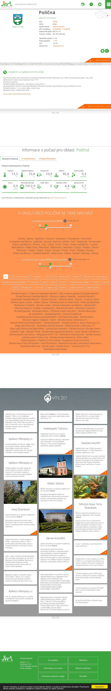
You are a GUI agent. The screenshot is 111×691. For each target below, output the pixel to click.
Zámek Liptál (48, 346)
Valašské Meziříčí (58, 26)
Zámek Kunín (62, 346)
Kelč (73, 241)
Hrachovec (86, 238)
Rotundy (95, 282)
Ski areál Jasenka (22, 311)
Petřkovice (21, 250)
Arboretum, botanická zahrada (14, 282)
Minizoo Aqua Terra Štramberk (24, 343)
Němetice (68, 247)
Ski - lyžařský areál (62, 276)
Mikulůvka (44, 247)
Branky (21, 238)
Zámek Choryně (49, 299)
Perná (95, 247)
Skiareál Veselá (66, 299)
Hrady (44, 282)
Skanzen (76, 276)
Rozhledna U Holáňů (24, 305)
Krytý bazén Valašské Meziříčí (25, 299)
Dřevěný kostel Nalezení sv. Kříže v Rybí (69, 337)
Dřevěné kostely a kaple (79, 282)
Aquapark (36, 276)
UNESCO (47, 276)
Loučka (93, 244)
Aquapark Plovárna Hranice (75, 340)
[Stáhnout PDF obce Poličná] (102, 51)
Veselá (67, 253)
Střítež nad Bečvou (22, 253)
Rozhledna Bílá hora (30, 346)
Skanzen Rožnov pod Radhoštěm (26, 322)
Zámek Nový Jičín (52, 322)
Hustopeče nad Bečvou (21, 241)
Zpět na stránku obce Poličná (99, 106)
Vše (5, 276)
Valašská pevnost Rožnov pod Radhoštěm (36, 316)
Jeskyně (105, 282)
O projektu (53, 660)
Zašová (94, 253)
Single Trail (51, 287)
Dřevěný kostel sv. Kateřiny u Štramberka (41, 340)
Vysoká (76, 253)
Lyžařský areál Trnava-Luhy (35, 337)
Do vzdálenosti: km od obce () (44, 259)
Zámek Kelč (89, 305)
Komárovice (94, 241)
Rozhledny (34, 282)
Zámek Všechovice (87, 311)
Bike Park (39, 287)
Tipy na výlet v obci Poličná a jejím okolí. (17, 94)
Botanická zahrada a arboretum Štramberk (80, 343)
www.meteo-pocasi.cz (58, 198)
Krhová (36, 244)
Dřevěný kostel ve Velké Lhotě (64, 302)
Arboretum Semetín (85, 308)
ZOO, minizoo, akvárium (20, 276)
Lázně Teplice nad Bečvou (87, 331)
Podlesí (31, 250)
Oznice (77, 247)
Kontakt (83, 676)
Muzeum (62, 287)
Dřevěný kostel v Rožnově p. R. (72, 319)
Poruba (56, 250)
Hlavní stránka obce (102, 60)
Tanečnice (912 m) (80, 346)
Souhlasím (99, 686)
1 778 (55, 41)
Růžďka (81, 250)
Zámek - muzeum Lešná (87, 299)
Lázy (44, 244)
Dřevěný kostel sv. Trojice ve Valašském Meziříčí (34, 293)
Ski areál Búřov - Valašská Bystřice (45, 313)
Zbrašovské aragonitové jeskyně (57, 331)
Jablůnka (38, 241)
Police (48, 250)
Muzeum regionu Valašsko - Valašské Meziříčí (72, 296)
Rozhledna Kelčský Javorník (50, 325)
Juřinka (66, 241)
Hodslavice (61, 238)
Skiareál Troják (17, 331)
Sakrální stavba (92, 287)
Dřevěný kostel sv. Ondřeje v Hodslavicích (35, 308)
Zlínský (55, 21)
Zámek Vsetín (86, 316)
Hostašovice (73, 238)
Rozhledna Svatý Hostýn (55, 349)
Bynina (30, 238)
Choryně (50, 238)
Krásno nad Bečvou (21, 244)
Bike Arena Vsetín (64, 308)
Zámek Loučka (43, 305)
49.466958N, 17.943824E (61, 29)
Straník (89, 250)
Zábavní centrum (76, 287)
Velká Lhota (57, 253)
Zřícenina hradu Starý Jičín (63, 311)
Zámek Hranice (93, 334)
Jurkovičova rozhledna (56, 328)
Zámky (53, 282)
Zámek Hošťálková (72, 313)
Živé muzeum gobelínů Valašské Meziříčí (78, 293)
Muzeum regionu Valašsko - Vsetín (39, 319)
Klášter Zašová (41, 302)
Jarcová (47, 241)
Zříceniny (62, 282)
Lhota (58, 244)
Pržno (73, 250)
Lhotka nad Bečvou (79, 244)
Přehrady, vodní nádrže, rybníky (95, 276)
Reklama (83, 660)
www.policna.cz (58, 46)
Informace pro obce (53, 668)
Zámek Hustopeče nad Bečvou (67, 305)
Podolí (40, 250)
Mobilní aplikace (83, 668)
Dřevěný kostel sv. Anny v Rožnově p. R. (81, 322)
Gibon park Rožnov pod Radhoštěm (27, 328)
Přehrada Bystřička (90, 302)
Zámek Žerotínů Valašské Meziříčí (32, 296)
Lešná (50, 244)
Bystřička (39, 238)
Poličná (47, 12)
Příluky (64, 250)
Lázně (15, 287)
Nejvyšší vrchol (26, 287)
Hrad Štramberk (49, 343)
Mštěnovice (56, 247)
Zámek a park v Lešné (21, 302)
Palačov (86, 247)
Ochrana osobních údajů (53, 676)
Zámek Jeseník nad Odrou (22, 334)
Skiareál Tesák (33, 331)
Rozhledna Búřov (40, 311)
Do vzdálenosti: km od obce (47, 221)
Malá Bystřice (18, 247)
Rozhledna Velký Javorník (72, 334)
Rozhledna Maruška (68, 316)
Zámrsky (85, 253)
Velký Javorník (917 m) (47, 334)
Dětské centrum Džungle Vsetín (84, 328)
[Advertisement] (55, 130)
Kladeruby (82, 241)
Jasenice (57, 241)
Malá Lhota (31, 247)
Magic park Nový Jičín (25, 325)
